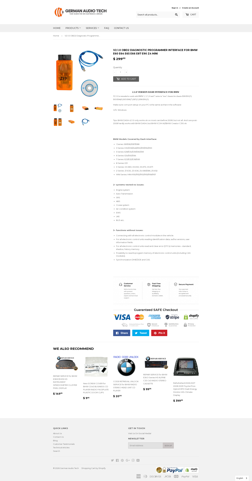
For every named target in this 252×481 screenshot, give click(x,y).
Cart (193, 14)
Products (72, 28)
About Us (57, 433)
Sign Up (168, 445)
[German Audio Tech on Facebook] (117, 461)
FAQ (106, 28)
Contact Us (121, 28)
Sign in (175, 8)
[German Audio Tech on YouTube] (138, 461)
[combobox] (242, 478)
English (240, 478)
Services (91, 28)
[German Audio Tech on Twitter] (112, 461)
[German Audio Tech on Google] (128, 461)
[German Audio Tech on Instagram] (133, 461)
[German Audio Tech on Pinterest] (122, 461)
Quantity (117, 67)
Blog (55, 440)
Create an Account (190, 8)
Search (56, 451)
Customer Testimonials (64, 444)
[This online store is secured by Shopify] (191, 472)
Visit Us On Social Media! (139, 433)
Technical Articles (61, 447)
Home (57, 28)
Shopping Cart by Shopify (93, 468)
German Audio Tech (69, 468)
